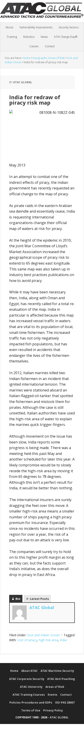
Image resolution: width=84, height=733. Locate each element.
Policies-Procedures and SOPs (30, 702)
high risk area (48, 640)
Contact (66, 695)
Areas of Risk (54, 687)
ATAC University (31, 687)
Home (14, 671)
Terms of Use (30, 710)
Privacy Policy (53, 710)
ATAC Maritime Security (57, 671)
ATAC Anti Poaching (61, 679)
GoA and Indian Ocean (43, 635)
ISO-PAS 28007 (65, 702)
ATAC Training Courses (29, 695)
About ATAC (29, 671)
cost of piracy (27, 640)
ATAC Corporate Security (26, 679)
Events (52, 695)
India (63, 640)
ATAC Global (42, 13)
